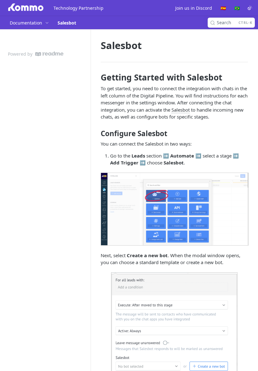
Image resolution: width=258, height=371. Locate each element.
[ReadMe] (49, 54)
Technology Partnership (78, 8)
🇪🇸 (223, 8)
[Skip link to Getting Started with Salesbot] (96, 77)
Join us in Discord (193, 8)
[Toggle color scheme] (250, 8)
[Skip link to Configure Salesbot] (96, 134)
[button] (174, 209)
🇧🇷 (237, 8)
